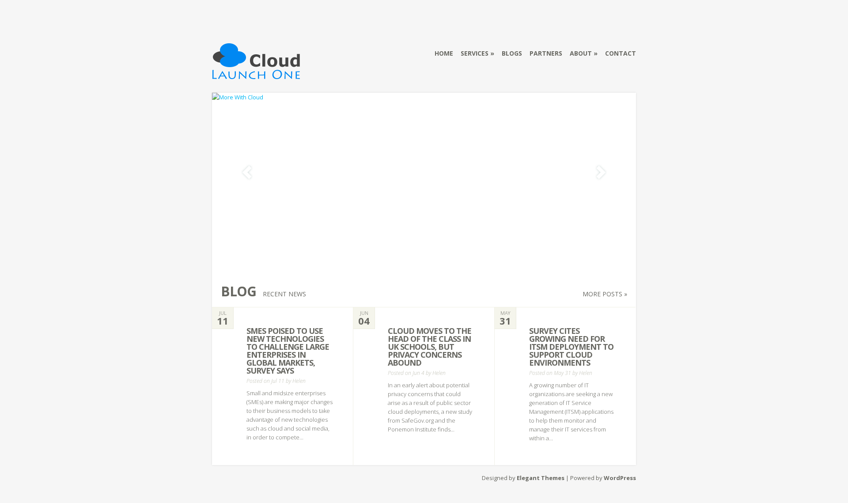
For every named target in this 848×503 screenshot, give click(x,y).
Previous (247, 172)
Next (601, 172)
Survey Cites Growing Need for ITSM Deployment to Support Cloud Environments (571, 346)
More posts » (605, 294)
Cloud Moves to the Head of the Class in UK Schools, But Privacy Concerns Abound (429, 346)
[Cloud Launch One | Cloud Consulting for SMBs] (256, 74)
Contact (620, 53)
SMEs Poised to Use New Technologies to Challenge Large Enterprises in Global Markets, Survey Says (287, 350)
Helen (299, 381)
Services (474, 53)
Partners (546, 53)
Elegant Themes (540, 478)
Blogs (512, 53)
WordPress (620, 478)
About (581, 53)
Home (444, 53)
